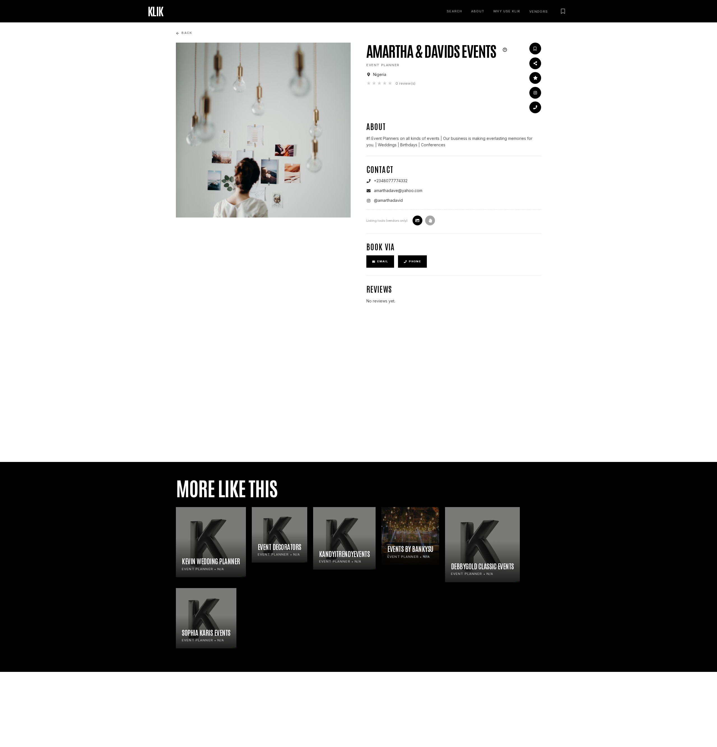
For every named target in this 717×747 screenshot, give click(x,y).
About (478, 11)
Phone (415, 261)
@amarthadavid (388, 200)
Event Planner (383, 65)
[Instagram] (535, 93)
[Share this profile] (535, 63)
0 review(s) (405, 83)
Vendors (538, 11)
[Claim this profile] (430, 220)
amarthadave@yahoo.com (398, 190)
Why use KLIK (506, 11)
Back (186, 33)
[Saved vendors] (563, 11)
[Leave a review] (535, 78)
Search (454, 11)
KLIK (155, 11)
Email (382, 261)
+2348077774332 (391, 180)
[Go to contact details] (535, 107)
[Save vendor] (535, 48)
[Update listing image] (417, 220)
